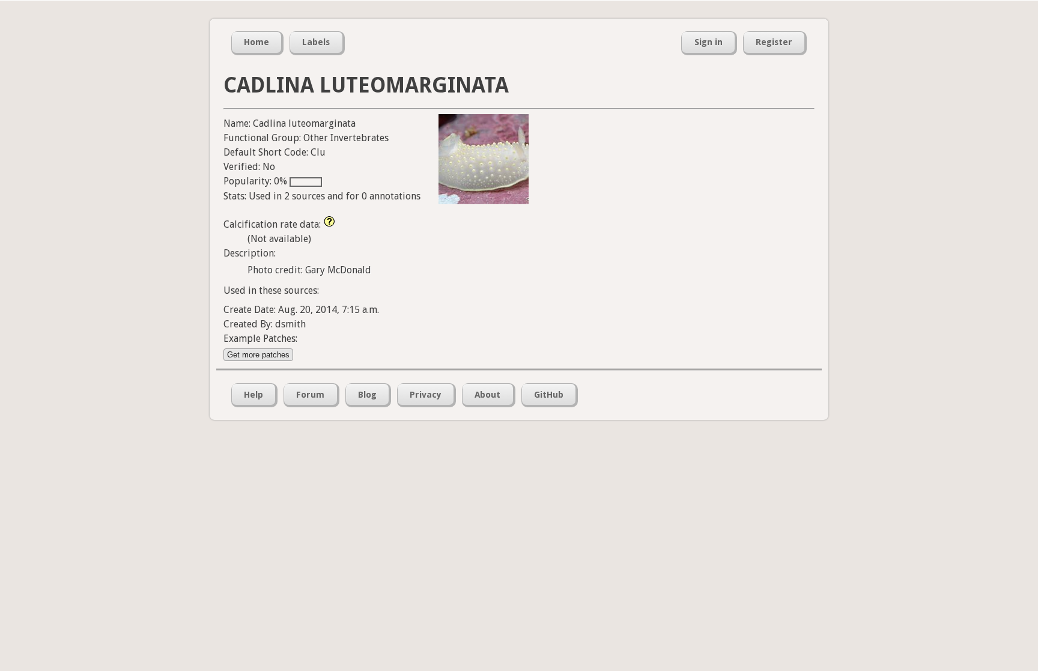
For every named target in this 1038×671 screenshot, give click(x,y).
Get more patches (258, 354)
